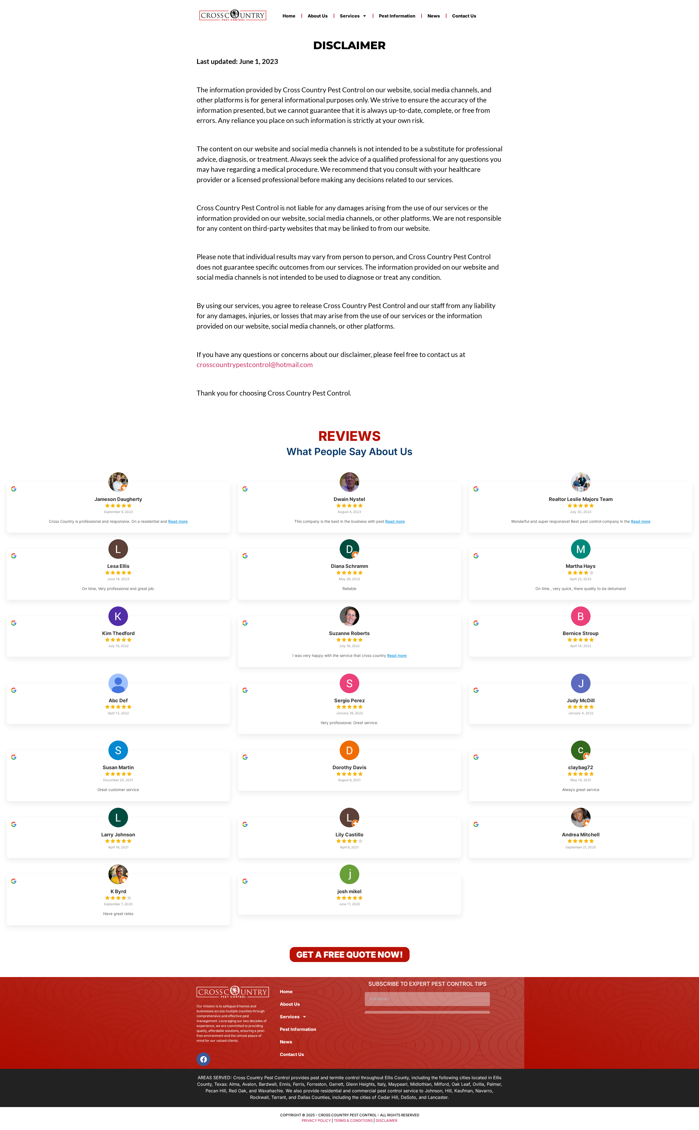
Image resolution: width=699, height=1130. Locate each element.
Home (289, 16)
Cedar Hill (388, 1097)
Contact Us (464, 16)
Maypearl (397, 1084)
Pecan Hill (216, 1090)
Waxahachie (270, 1090)
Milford (441, 1084)
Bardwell (268, 1084)
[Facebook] (203, 1059)
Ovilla (478, 1084)
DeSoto (408, 1097)
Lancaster (438, 1097)
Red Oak (237, 1090)
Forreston (316, 1084)
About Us (318, 16)
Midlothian (420, 1084)
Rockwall (259, 1097)
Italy (381, 1084)
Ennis (284, 1084)
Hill (448, 1090)
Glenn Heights (360, 1084)
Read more (178, 521)
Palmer (494, 1084)
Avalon (249, 1084)
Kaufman (463, 1090)
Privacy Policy (316, 1120)
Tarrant (278, 1097)
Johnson (433, 1090)
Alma (234, 1084)
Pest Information (397, 16)
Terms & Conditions (353, 1120)
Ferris (298, 1084)
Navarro (483, 1090)
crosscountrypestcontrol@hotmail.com (255, 364)
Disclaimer (386, 1120)
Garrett (336, 1084)
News (434, 16)
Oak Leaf (461, 1084)
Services (350, 16)
